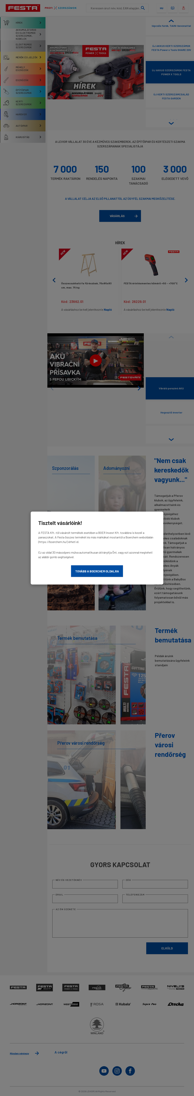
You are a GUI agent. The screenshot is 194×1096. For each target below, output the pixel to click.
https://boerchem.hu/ (53, 541)
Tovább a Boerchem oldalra (97, 571)
